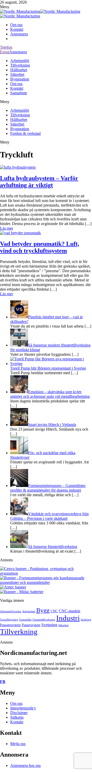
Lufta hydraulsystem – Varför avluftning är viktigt (39, 181)
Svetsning (49, 624)
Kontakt (16, 29)
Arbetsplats (28, 611)
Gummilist (25, 619)
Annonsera (19, 34)
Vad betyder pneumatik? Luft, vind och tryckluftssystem (39, 247)
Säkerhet (17, 74)
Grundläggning (9, 619)
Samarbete (18, 93)
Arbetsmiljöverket (10, 611)
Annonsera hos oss (25, 765)
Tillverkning (20, 65)
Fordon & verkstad (25, 133)
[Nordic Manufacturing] (20, 11)
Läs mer (6, 228)
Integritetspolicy (23, 708)
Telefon (6, 47)
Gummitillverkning (43, 619)
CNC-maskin (69, 610)
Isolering (86, 619)
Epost (4, 52)
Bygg (43, 610)
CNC (54, 611)
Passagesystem (10, 625)
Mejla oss (18, 743)
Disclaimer (19, 712)
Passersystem (31, 625)
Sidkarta (17, 717)
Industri (68, 618)
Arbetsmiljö (19, 60)
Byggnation (19, 79)
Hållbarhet (18, 70)
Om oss (16, 25)
